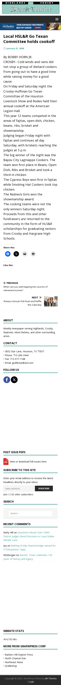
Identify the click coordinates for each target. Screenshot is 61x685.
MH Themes (50, 678)
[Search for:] (30, 513)
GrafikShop (11, 665)
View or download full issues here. (28, 461)
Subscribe (43, 488)
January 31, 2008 (15, 48)
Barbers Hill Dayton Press (19, 654)
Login (31, 681)
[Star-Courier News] (30, 13)
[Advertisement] (30, 416)
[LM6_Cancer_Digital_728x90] (30, 28)
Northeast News (14, 662)
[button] (56, 19)
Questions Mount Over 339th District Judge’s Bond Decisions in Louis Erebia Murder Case (28, 536)
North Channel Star (15, 658)
